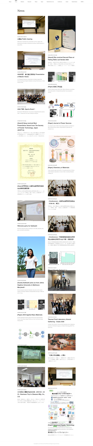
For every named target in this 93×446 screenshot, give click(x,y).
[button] (10, 2)
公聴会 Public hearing (24, 39)
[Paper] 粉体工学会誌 (55, 87)
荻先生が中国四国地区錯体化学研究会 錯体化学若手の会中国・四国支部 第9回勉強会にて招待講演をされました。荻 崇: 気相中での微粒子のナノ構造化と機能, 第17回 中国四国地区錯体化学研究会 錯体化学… (61, 243)
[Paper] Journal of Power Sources (59, 123)
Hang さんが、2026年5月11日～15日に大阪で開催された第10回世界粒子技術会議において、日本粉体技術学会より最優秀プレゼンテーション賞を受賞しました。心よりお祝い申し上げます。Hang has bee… (31, 134)
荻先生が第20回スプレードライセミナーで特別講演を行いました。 (61, 435)
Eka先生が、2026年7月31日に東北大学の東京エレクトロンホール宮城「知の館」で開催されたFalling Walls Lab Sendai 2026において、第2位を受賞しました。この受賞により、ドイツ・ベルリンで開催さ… (61, 64)
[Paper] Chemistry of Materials (58, 167)
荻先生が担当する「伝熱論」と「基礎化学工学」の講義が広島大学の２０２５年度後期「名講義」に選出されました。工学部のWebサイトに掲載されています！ (61, 359)
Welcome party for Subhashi (27, 226)
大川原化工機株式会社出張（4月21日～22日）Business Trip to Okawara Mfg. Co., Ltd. (31, 394)
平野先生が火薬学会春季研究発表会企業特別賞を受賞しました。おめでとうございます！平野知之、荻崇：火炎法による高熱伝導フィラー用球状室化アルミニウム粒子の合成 (30, 192)
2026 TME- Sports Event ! (26, 109)
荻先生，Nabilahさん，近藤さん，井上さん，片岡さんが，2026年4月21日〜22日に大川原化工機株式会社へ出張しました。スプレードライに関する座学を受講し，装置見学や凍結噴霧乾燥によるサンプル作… (31, 401)
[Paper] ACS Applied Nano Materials (29, 315)
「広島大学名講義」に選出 (56, 355)
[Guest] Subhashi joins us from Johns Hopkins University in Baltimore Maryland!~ (30, 285)
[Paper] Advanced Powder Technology (61, 425)
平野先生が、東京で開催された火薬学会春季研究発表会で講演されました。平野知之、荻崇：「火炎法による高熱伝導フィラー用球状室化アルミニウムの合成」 (61, 207)
